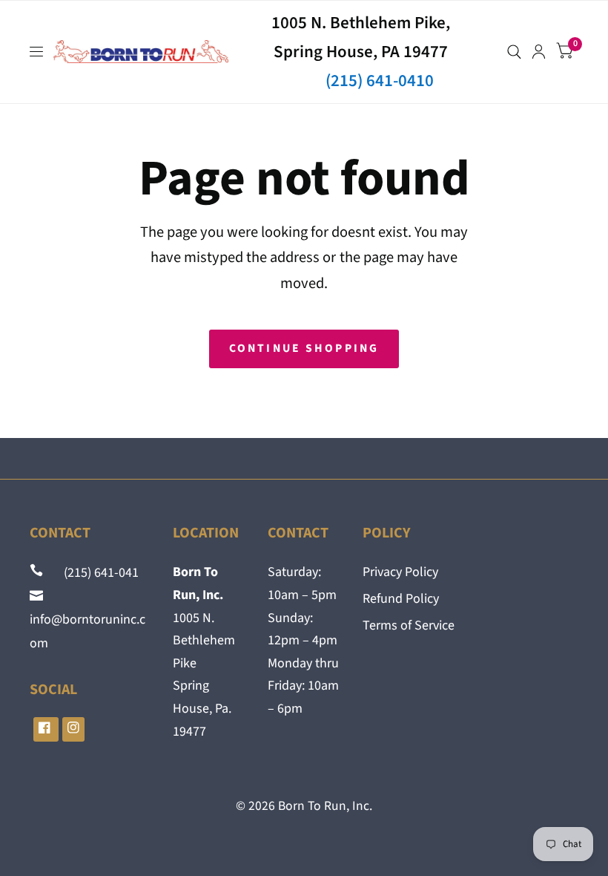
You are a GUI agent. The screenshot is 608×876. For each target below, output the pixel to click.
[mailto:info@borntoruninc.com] (38, 596)
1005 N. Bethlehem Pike (204, 641)
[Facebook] (46, 729)
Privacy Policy (400, 572)
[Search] (514, 52)
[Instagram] (73, 729)
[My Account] (538, 52)
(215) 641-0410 (380, 80)
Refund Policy (401, 598)
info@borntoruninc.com (87, 620)
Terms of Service (409, 625)
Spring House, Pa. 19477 (202, 708)
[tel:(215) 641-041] (38, 572)
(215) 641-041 (92, 572)
